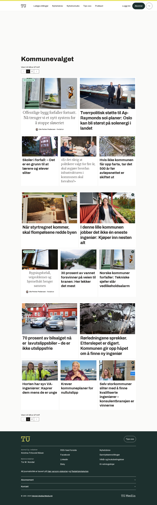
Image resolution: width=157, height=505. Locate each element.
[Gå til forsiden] (23, 6)
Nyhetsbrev (105, 450)
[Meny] (149, 6)
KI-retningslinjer (107, 464)
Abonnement (27, 480)
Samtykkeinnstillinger (110, 455)
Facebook (65, 455)
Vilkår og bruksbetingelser (112, 459)
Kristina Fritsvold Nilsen (32, 453)
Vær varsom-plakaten (57, 471)
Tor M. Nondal (27, 462)
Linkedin (64, 459)
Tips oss (130, 439)
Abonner (139, 6)
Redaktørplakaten (79, 471)
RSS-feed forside (68, 450)
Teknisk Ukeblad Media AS (42, 496)
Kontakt (25, 486)
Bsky (62, 464)
